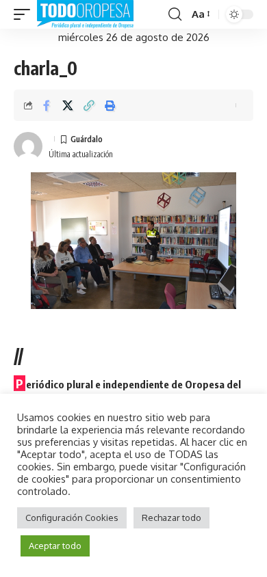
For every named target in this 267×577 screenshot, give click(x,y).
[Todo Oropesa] (85, 14)
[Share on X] (67, 105)
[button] (25, 14)
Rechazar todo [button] (171, 517)
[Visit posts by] (28, 146)
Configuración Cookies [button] (71, 517)
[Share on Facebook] (46, 105)
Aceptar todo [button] (55, 545)
